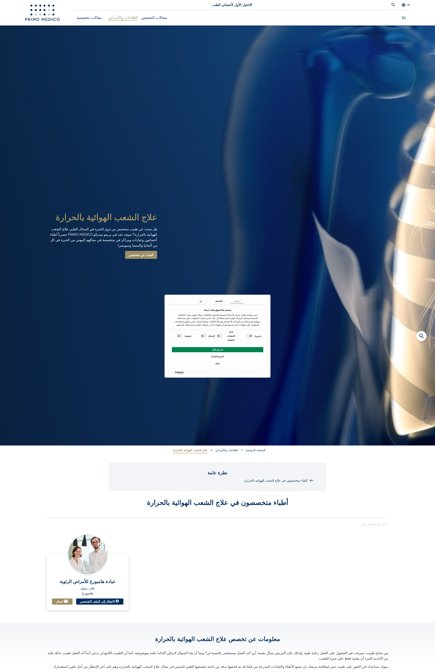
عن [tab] (200, 301)
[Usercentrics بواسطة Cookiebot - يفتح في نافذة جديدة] (183, 372)
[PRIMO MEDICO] (42, 12)
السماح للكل (217, 349)
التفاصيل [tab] (219, 301)
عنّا (404, 18)
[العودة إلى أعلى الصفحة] (421, 663)
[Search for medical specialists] (421, 336)
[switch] (220, 335)
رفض (217, 363)
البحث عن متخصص (141, 254)
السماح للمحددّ (217, 356)
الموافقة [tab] (237, 301)
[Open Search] (393, 5)
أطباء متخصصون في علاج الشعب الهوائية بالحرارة (275, 480)
